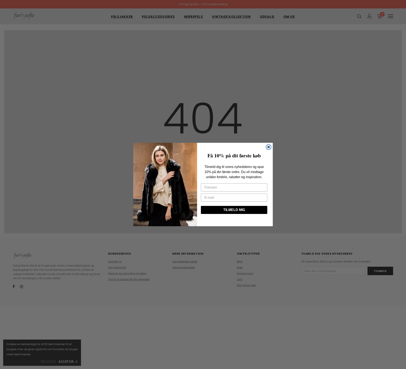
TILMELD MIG (234, 210)
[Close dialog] (268, 147)
